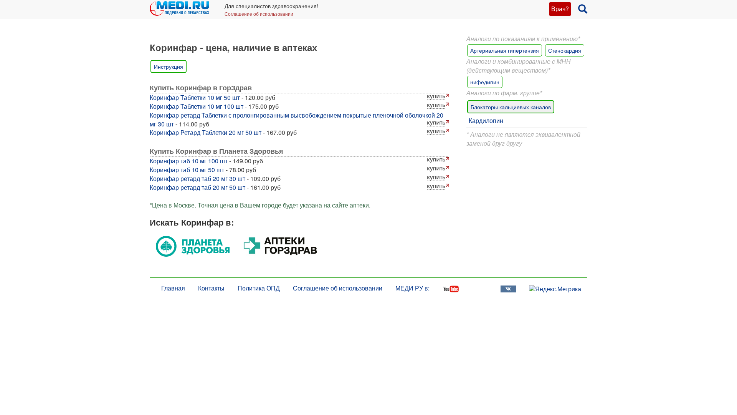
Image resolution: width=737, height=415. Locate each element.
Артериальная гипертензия (504, 50)
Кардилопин (486, 120)
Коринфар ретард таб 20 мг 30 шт (197, 178)
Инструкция (168, 66)
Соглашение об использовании (259, 13)
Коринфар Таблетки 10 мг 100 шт (196, 106)
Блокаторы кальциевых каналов (511, 107)
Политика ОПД (259, 288)
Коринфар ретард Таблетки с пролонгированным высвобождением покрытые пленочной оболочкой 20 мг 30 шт (296, 119)
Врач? (560, 8)
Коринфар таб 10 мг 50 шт (187, 169)
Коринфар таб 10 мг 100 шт (189, 160)
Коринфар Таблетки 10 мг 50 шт (195, 97)
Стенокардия (564, 50)
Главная (173, 288)
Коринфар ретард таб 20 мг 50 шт (197, 187)
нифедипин (484, 82)
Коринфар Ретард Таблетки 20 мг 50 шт (205, 132)
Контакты (211, 288)
